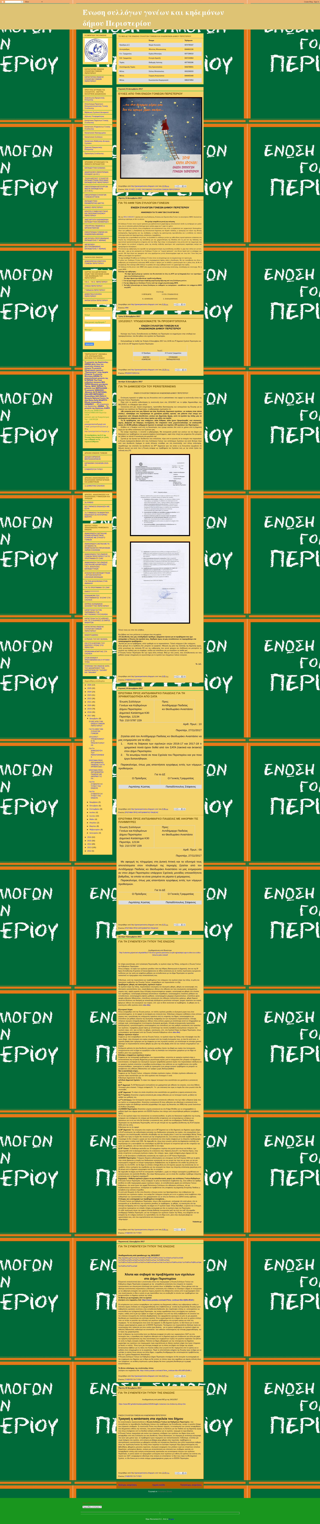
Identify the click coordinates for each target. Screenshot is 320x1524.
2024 (89, 692)
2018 (126, 189)
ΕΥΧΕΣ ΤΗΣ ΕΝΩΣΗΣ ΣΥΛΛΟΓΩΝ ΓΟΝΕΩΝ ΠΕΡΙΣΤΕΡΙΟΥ (158, 189)
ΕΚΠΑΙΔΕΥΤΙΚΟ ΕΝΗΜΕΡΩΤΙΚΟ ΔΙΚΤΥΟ (94, 202)
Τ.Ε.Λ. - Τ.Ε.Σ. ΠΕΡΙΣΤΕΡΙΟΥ (96, 282)
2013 (89, 847)
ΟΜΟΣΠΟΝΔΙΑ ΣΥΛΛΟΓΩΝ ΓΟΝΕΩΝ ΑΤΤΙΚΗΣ (95, 196)
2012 (89, 851)
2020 (89, 705)
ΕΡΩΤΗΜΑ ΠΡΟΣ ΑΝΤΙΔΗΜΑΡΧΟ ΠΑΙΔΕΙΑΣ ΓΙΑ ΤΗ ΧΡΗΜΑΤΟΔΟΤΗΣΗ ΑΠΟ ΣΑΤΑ (151, 695)
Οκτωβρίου (94, 806)
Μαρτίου (93, 826)
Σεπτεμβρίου (95, 809)
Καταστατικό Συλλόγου (94, 137)
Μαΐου (92, 819)
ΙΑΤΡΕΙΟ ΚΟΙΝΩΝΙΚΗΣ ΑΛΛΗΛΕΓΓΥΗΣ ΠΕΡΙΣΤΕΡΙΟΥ (97, 605)
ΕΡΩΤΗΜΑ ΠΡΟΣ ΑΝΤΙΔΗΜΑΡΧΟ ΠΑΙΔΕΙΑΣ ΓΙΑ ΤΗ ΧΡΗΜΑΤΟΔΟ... (97, 763)
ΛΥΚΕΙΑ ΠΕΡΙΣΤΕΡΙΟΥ (93, 286)
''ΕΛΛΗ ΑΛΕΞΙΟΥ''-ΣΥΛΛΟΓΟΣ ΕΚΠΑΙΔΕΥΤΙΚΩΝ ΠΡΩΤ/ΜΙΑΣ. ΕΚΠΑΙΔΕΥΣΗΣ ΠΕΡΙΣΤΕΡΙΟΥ (97, 180)
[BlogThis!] (178, 186)
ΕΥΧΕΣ (132, 189)
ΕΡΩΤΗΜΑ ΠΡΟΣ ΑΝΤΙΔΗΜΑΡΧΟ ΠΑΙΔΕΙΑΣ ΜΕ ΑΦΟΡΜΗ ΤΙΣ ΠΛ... (96, 774)
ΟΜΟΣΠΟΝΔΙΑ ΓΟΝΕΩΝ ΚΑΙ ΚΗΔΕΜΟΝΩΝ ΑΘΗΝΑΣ (96, 233)
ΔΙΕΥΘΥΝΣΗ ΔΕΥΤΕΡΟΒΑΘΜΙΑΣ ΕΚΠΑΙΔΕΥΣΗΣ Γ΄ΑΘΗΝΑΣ (95, 246)
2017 (89, 716)
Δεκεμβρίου (94, 718)
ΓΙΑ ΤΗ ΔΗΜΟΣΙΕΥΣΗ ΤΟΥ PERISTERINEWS (147, 386)
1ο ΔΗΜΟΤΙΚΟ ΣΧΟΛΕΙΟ (95, 486)
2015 (89, 841)
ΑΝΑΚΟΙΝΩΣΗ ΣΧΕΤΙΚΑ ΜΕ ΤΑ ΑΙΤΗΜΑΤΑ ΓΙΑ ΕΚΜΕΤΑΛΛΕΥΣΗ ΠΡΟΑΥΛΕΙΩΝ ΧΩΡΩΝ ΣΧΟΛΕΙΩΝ (97, 547)
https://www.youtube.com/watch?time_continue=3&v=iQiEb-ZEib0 (167, 1300)
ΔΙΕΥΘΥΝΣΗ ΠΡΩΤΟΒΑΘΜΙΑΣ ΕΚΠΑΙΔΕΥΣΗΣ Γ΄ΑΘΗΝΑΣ (97, 239)
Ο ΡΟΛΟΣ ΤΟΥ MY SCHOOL (96, 639)
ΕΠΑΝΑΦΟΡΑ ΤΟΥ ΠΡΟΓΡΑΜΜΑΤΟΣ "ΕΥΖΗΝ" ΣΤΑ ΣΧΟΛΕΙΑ (97, 598)
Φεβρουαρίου (95, 830)
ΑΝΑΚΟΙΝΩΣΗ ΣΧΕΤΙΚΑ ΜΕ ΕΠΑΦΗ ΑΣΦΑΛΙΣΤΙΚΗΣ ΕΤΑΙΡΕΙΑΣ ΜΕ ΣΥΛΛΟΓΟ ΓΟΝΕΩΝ (96, 536)
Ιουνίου (93, 816)
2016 (89, 837)
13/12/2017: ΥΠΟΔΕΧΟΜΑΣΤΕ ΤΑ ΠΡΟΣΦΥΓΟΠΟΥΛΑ (152, 321)
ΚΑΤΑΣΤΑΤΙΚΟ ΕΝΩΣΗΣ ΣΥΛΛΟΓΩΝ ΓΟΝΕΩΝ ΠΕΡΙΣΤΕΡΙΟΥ (94, 79)
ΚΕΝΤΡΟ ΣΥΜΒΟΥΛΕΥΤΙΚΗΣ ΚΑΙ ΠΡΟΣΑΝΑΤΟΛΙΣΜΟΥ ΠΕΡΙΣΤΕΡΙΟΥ (96, 213)
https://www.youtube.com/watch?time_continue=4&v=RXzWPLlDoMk (165, 1370)
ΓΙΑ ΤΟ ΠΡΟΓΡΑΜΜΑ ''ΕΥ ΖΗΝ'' (97, 587)
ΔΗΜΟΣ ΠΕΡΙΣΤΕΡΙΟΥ (94, 207)
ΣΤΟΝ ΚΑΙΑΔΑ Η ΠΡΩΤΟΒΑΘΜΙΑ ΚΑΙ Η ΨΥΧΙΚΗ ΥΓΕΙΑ (97, 660)
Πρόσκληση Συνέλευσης (94, 153)
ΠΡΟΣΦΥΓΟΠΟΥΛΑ (132, 373)
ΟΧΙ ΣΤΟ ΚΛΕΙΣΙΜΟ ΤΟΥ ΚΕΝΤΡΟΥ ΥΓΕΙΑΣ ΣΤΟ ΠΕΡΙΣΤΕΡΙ (95, 645)
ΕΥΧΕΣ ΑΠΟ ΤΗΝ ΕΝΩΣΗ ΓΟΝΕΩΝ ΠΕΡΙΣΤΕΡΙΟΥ (150, 93)
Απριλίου (93, 823)
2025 (89, 688)
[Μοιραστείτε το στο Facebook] (183, 186)
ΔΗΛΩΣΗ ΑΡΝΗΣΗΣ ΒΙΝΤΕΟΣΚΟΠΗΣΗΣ (93, 458)
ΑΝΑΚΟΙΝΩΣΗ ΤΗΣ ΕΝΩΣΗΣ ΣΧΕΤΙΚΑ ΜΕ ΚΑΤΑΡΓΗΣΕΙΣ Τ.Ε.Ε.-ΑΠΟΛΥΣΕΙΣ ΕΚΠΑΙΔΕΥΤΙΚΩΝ (96, 565)
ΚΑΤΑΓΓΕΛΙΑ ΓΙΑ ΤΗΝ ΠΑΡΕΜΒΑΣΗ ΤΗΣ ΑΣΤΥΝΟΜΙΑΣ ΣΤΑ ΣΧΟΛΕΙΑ (96, 612)
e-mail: (87, 426)
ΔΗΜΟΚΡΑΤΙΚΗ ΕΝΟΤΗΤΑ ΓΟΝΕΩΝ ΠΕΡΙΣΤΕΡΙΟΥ (95, 262)
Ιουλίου (93, 812)
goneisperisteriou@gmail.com (95, 424)
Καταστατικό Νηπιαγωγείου (95, 133)
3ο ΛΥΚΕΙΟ (89, 502)
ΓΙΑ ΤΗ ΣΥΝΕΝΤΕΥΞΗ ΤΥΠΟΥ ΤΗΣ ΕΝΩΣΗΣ (146, 941)
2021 (89, 702)
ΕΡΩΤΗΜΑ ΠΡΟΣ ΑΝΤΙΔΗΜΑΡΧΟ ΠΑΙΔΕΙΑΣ (141, 812)
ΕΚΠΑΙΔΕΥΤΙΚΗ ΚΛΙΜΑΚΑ (95, 168)
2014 (89, 844)
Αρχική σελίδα (158, 1485)
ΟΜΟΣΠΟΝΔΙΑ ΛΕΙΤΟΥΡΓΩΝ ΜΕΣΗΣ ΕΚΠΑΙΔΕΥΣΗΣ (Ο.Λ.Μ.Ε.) (96, 189)
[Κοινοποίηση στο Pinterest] (185, 186)
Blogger (171, 1519)
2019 (89, 709)
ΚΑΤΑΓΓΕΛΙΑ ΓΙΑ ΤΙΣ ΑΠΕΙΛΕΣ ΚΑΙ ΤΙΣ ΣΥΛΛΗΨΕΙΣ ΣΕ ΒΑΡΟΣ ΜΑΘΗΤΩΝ (97, 620)
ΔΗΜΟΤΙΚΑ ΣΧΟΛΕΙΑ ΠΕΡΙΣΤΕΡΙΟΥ (93, 295)
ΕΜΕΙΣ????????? (92, 591)
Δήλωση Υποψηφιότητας (94, 116)
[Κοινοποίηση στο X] (180, 186)
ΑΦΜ (126, 308)
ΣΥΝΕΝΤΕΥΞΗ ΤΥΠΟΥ (133, 680)
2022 (89, 698)
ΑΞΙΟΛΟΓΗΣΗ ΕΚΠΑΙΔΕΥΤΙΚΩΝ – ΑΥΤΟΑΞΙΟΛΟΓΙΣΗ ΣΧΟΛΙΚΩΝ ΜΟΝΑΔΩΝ (97, 575)
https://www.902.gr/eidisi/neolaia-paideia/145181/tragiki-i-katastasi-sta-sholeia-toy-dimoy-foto (152, 1404)
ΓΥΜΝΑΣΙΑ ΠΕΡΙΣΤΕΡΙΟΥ (95, 290)
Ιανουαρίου (94, 833)
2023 (89, 695)
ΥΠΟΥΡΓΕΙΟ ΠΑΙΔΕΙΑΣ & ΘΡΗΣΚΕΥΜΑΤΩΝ (95, 227)
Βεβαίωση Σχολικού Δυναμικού (97, 112)
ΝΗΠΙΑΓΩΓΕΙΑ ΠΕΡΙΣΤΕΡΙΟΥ (96, 300)
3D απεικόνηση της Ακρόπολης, (97, 405)
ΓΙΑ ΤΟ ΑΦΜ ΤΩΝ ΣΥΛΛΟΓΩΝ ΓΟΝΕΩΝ (143, 202)
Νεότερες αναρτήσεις (127, 1485)
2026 (89, 685)
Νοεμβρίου (94, 802)
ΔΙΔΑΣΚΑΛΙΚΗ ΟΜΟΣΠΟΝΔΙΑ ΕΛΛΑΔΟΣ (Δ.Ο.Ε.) (96, 173)
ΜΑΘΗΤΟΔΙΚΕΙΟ (91, 635)
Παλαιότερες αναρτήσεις (191, 1485)
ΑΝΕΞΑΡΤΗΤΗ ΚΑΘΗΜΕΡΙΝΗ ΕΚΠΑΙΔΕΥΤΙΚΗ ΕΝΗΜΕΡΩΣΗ (97, 221)
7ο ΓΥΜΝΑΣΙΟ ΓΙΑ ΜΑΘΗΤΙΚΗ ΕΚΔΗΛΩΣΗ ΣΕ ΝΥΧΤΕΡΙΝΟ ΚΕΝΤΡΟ (97, 515)
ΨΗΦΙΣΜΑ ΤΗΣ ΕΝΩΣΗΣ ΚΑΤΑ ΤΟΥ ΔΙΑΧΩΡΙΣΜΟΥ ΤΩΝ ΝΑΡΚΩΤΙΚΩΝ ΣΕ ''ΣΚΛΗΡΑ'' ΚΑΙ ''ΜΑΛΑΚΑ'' (97, 669)
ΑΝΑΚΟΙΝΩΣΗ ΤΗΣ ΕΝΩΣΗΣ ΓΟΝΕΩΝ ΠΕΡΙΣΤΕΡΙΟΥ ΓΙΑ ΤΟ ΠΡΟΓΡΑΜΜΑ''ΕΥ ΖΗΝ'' (97, 556)
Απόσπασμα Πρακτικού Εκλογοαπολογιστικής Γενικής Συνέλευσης (96, 106)
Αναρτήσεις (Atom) (165, 1491)
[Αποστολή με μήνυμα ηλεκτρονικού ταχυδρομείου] (175, 186)
